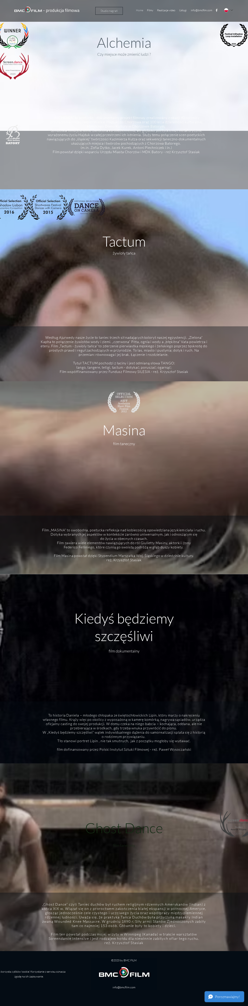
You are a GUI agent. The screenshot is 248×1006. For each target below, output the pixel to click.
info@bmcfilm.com (201, 10)
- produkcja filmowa (60, 10)
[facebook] (217, 10)
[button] (150, 10)
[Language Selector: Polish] (228, 10)
